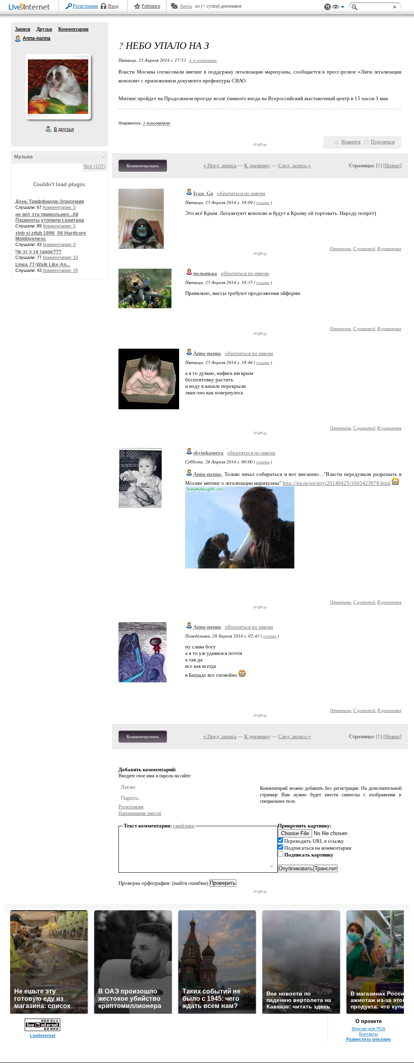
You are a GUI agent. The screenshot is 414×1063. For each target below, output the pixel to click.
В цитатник (389, 248)
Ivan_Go (203, 193)
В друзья (64, 129)
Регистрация (85, 6)
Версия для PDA (368, 1028)
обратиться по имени (241, 193)
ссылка (263, 202)
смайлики (183, 826)
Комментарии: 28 (60, 270)
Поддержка (327, 7)
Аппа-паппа (18, 39)
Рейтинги (151, 6)
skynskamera (208, 453)
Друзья (44, 29)
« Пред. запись (220, 165)
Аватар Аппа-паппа (57, 86)
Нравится (351, 142)
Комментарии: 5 (59, 207)
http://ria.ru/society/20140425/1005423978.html (337, 483)
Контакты (368, 1033)
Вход (113, 6)
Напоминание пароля (139, 813)
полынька (205, 273)
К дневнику (257, 165)
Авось (186, 6)
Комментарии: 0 (59, 244)
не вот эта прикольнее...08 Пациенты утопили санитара (49, 217)
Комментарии (73, 29)
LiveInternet (31, 7)
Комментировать (143, 165)
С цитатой (364, 248)
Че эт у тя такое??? (38, 252)
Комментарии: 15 (60, 257)
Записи (22, 29)
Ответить (340, 248)
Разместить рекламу (368, 1039)
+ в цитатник (203, 60)
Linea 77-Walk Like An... (42, 264)
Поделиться (383, 142)
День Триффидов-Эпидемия (49, 201)
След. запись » (294, 165)
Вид (338, 8)
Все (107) (95, 166)
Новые (392, 165)
